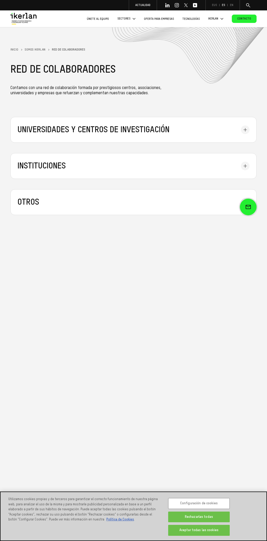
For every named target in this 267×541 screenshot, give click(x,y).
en (231, 5)
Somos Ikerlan (35, 49)
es (223, 5)
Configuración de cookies (199, 503)
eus (214, 5)
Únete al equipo (98, 18)
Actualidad (142, 5)
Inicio (14, 49)
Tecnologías (191, 18)
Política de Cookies (120, 519)
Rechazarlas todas (199, 517)
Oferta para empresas (159, 18)
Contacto (244, 18)
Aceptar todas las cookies (199, 530)
